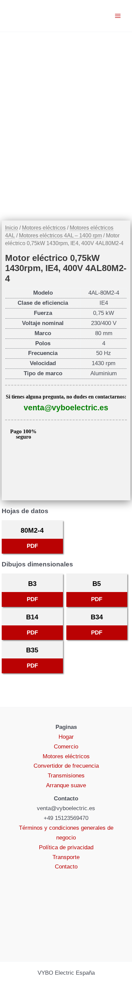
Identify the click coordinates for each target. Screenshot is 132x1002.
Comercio (66, 746)
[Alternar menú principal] (117, 15)
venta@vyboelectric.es (66, 407)
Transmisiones (66, 775)
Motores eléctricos (44, 228)
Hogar (66, 737)
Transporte (66, 857)
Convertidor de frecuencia (66, 766)
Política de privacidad (66, 847)
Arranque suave (66, 785)
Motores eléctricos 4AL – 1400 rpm (60, 235)
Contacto (66, 866)
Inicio (11, 228)
